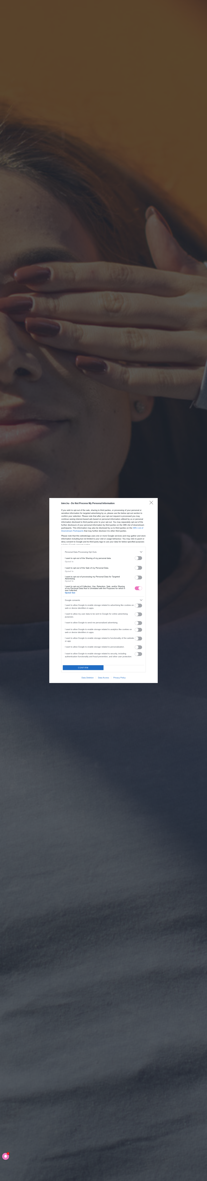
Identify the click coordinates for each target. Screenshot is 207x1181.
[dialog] (103, 590)
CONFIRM (83, 668)
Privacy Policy (119, 678)
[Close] (152, 503)
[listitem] (103, 551)
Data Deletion (88, 678)
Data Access (103, 678)
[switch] (138, 558)
